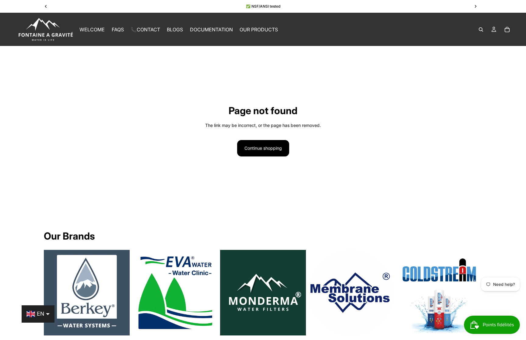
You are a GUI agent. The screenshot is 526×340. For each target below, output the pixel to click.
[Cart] (507, 29)
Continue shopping (263, 148)
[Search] (481, 29)
